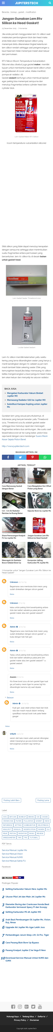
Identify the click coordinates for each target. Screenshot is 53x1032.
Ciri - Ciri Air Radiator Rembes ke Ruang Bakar (12, 512)
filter (18, 821)
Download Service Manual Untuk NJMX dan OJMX (27, 959)
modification (30, 829)
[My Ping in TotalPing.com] (7, 878)
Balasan (10, 698)
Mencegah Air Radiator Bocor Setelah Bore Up (11, 561)
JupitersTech (26, 3)
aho (5, 817)
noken (41, 829)
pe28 (5, 833)
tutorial (34, 838)
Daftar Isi (41, 1017)
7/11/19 (22, 603)
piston (13, 833)
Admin (12, 627)
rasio (31, 833)
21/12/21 (25, 703)
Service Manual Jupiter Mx (14, 850)
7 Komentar (22, 28)
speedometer (9, 838)
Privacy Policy (20, 1020)
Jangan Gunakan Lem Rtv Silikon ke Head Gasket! (38, 537)
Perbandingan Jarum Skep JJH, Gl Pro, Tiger (27, 935)
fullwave (28, 821)
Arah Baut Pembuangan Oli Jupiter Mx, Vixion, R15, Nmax (28, 921)
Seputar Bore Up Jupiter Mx (39, 511)
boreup (22, 817)
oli (48, 829)
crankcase (8, 821)
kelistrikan (43, 825)
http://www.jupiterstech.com (15, 446)
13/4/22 (20, 734)
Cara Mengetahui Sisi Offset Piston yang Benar (39, 487)
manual (17, 829)
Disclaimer (34, 1020)
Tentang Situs (28, 1017)
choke (45, 817)
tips (19, 838)
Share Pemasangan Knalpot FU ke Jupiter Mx (13, 537)
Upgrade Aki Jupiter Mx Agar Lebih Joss (25, 927)
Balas (12, 594)
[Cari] (50, 2)
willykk (13, 734)
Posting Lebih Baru (11, 800)
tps (25, 838)
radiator (23, 833)
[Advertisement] (26, 176)
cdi (38, 817)
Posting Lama (43, 800)
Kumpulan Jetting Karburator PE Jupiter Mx (38, 561)
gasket (39, 821)
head (47, 821)
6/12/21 (20, 677)
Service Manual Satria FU (14, 861)
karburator (29, 825)
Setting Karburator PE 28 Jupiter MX (23, 912)
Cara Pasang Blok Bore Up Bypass (22, 942)
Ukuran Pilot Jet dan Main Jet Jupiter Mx (25, 896)
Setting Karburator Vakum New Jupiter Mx (26, 889)
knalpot (7, 829)
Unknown (14, 582)
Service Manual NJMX (12, 857)
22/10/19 (22, 582)
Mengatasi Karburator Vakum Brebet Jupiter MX (25, 394)
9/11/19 (22, 627)
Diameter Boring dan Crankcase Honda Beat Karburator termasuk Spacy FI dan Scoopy (27, 905)
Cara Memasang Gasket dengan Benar (12, 487)
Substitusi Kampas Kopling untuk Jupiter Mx (27, 405)
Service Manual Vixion (12, 854)
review (40, 833)
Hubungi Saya (13, 1017)
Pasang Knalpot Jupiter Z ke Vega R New (26, 950)
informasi (7, 825)
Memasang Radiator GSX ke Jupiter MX (26, 400)
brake (31, 817)
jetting (18, 825)
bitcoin (13, 817)
